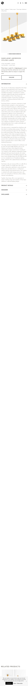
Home (2, 9)
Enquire (11, 77)
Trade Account (18, 68)
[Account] (18, 3)
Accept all (9, 683)
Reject (15, 683)
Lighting (6, 9)
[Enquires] (20, 3)
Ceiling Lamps (13, 9)
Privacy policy (20, 683)
